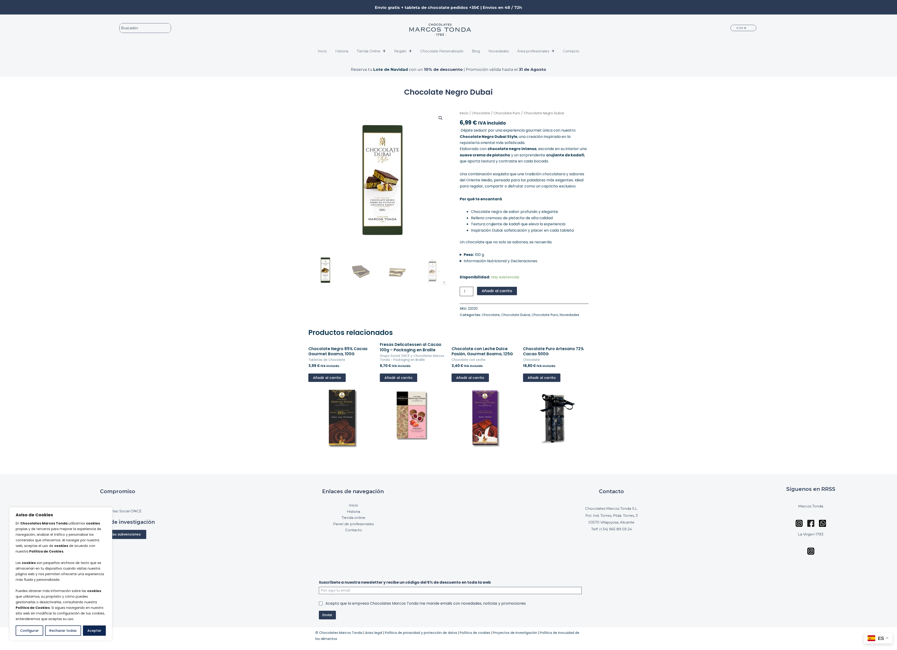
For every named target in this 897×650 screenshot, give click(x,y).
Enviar (327, 615)
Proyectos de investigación (515, 632)
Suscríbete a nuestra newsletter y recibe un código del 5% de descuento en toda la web (405, 582)
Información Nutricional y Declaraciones (500, 261)
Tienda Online (368, 51)
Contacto (571, 51)
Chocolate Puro (507, 113)
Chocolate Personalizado (441, 51)
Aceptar (94, 630)
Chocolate (481, 113)
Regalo (400, 51)
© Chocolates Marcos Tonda (338, 632)
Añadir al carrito (497, 291)
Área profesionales (533, 51)
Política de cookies (475, 632)
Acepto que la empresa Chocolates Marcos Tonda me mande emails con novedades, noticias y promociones (425, 603)
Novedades (498, 51)
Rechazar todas (63, 630)
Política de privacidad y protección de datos (421, 632)
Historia (341, 51)
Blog (476, 51)
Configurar (29, 630)
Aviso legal (373, 632)
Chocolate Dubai (515, 314)
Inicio (322, 51)
